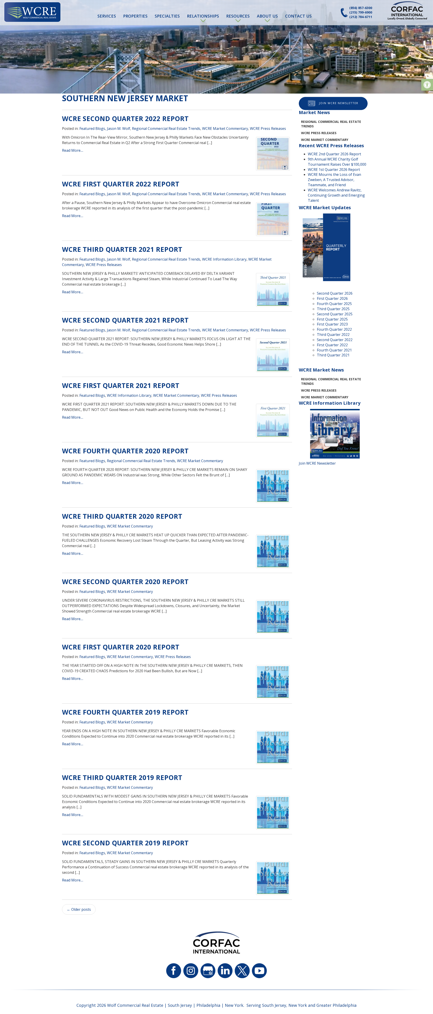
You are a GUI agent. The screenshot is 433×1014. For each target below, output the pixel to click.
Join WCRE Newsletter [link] (338, 103)
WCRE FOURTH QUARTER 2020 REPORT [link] (125, 450)
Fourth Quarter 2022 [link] (334, 329)
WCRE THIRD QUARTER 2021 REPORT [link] (122, 249)
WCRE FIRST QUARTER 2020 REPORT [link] (120, 646)
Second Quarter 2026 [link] (334, 293)
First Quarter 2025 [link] (332, 319)
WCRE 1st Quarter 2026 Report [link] (334, 169)
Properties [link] (135, 16)
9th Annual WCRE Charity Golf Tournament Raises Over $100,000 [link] (337, 162)
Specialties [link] (167, 16)
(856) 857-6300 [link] (360, 8)
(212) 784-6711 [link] (360, 17)
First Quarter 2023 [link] (332, 324)
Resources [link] (238, 16)
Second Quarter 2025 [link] (334, 314)
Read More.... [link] (72, 150)
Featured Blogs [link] (92, 128)
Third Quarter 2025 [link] (333, 308)
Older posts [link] (79, 909)
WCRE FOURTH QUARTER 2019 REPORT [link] (125, 712)
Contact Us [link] (298, 16)
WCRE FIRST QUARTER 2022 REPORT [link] (120, 183)
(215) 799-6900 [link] (360, 12)
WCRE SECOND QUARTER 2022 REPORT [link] (125, 118)
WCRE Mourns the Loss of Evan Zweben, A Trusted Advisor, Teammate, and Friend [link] (334, 179)
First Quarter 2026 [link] (332, 298)
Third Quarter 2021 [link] (333, 355)
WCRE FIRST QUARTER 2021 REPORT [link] (120, 385)
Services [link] (106, 16)
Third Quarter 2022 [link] (333, 334)
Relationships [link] (203, 16)
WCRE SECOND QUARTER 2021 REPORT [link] (125, 320)
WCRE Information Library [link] (224, 259)
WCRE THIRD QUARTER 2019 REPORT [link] (122, 777)
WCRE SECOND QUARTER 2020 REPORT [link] (125, 581)
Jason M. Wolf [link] (118, 128)
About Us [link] (267, 16)
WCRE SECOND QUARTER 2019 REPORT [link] (125, 842)
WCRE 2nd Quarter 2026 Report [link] (334, 153)
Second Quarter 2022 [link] (334, 339)
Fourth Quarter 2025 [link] (334, 303)
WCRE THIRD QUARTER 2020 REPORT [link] (122, 516)
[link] (427, 85)
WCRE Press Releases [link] (268, 128)
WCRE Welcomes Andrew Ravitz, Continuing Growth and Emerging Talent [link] (336, 195)
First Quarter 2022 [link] (332, 344)
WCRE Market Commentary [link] (225, 128)
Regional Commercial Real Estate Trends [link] (166, 128)
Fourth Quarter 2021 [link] (334, 350)
